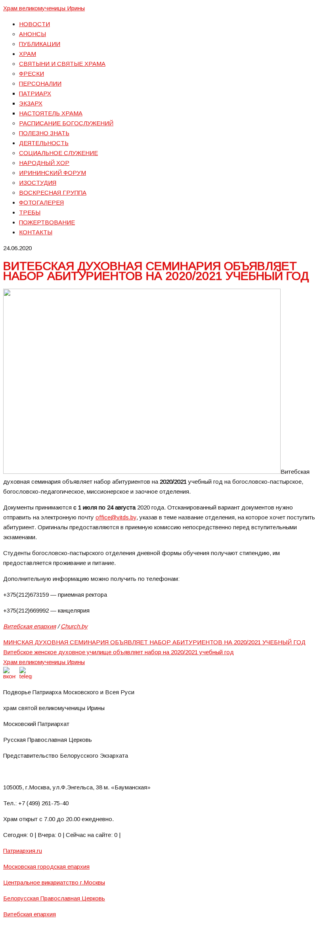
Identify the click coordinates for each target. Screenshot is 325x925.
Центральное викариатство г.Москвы (54, 882)
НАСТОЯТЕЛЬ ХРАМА (50, 113)
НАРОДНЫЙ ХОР (44, 162)
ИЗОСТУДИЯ (37, 182)
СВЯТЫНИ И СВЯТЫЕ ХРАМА (62, 63)
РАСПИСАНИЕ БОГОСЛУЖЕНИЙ (66, 123)
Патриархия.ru (22, 850)
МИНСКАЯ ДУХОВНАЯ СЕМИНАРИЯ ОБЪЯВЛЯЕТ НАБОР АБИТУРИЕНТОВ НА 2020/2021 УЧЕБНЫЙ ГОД (154, 642)
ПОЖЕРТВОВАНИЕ (47, 222)
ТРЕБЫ (29, 212)
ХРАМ (27, 53)
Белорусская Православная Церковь (54, 898)
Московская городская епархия (46, 866)
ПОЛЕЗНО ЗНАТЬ (44, 133)
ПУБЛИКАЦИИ (39, 43)
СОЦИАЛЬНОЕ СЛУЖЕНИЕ (58, 152)
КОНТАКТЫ (35, 232)
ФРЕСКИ (31, 73)
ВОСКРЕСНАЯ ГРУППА (52, 192)
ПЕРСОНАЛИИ (40, 83)
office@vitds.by (116, 517)
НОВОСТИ (34, 24)
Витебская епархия (29, 626)
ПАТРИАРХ (35, 93)
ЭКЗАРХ (30, 103)
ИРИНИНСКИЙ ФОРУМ (52, 172)
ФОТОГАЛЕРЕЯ (41, 202)
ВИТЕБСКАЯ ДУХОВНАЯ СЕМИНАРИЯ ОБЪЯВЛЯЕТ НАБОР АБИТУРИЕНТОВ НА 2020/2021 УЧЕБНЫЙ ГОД (156, 270)
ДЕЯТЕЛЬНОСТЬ (44, 143)
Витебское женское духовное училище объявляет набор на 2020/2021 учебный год (118, 652)
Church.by (74, 626)
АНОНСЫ (32, 34)
